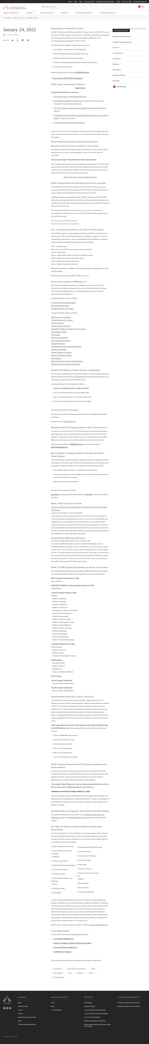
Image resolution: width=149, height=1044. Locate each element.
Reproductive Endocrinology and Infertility (65, 364)
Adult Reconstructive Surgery (61, 317)
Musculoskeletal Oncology (60, 306)
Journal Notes (117, 58)
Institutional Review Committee (79, 817)
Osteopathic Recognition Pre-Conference (68, 101)
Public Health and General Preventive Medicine (67, 361)
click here (75, 410)
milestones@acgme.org (59, 447)
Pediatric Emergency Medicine (61, 352)
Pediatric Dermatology (58, 349)
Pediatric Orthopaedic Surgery (61, 355)
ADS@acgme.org (76, 444)
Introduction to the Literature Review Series (68, 538)
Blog (81, 1)
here (103, 574)
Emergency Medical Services (60, 326)
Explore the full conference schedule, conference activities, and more (74, 141)
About (70, 1)
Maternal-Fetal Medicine (59, 338)
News (75, 1)
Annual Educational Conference (76, 968)
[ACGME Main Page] (7, 999)
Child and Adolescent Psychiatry (62, 320)
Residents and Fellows (119, 75)
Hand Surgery (55, 335)
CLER (69, 973)
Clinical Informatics (57, 323)
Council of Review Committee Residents (96, 1013)
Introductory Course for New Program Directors (70, 97)
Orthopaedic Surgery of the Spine (62, 308)
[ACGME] (15, 6)
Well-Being (116, 80)
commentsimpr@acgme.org (98, 925)
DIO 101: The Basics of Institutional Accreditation (71, 108)
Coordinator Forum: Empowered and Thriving (69, 123)
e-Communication (89, 1)
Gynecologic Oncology (58, 332)
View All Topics (121, 86)
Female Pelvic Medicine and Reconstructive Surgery (68, 329)
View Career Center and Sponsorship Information (80, 177)
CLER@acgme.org (70, 421)
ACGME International (139, 1)
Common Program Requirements (122, 42)
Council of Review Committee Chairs (95, 1010)
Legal (19, 1021)
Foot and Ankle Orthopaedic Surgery (63, 303)
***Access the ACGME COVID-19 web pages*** (67, 78)
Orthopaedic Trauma (58, 344)
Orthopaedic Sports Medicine (61, 341)
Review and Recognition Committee (94, 1021)
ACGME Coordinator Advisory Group (128, 1002)
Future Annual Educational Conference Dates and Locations (97, 1025)
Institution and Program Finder (106, 1)
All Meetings (88, 1002)
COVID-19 (116, 47)
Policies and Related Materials (27, 1024)
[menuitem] (11, 12)
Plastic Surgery (56, 358)
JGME (118, 1)
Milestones (80, 973)
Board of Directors (89, 1006)
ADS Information (23, 1006)
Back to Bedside (58, 973)
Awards (96, 268)
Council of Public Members (92, 1017)
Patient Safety (117, 69)
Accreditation (57, 968)
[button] (43, 7)
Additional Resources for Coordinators (128, 1006)
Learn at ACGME (126, 1)
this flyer (89, 494)
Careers (20, 1010)
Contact (20, 1013)
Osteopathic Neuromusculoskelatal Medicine (66, 346)
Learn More (55, 494)
